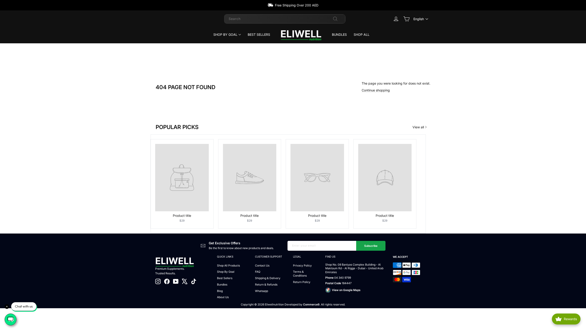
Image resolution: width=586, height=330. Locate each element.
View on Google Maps (346, 290)
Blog (220, 291)
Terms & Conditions (300, 273)
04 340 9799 (342, 277)
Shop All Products (228, 265)
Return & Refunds (266, 284)
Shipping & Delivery (267, 278)
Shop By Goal (225, 34)
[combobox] (284, 18)
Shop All (361, 34)
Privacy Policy (302, 265)
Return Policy (301, 282)
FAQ (257, 271)
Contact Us (262, 265)
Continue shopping (376, 90)
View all (418, 127)
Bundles (339, 34)
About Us (223, 297)
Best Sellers (259, 34)
